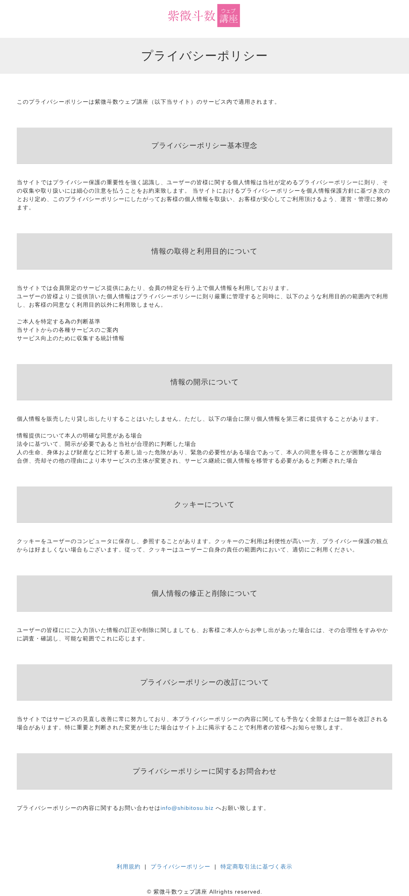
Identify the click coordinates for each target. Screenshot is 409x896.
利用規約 (129, 866)
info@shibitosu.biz (187, 808)
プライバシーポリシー (180, 866)
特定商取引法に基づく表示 (256, 866)
